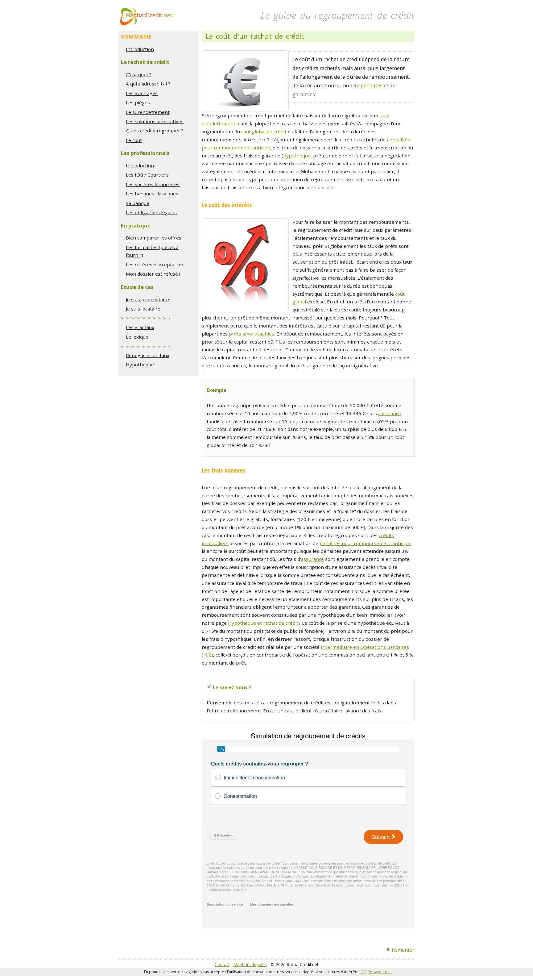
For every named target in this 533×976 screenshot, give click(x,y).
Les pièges (138, 102)
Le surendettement (148, 112)
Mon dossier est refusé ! (153, 274)
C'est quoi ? (138, 74)
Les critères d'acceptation (154, 264)
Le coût (134, 140)
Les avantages (142, 93)
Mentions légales (250, 964)
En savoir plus (380, 971)
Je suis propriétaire (147, 299)
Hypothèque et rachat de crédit (263, 623)
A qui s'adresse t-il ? (148, 84)
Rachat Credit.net (146, 16)
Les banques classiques (152, 193)
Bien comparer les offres (153, 238)
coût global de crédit (264, 131)
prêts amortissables (251, 334)
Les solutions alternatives (155, 121)
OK (363, 971)
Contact (222, 964)
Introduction (140, 49)
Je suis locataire (143, 309)
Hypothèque (140, 364)
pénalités (371, 85)
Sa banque (137, 203)
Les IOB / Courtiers (147, 175)
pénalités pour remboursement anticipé (365, 543)
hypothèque (297, 155)
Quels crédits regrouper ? (155, 130)
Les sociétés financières (153, 184)
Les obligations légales (151, 212)
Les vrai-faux (140, 327)
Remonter (403, 950)
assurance (389, 413)
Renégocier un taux (147, 355)
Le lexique (137, 337)
